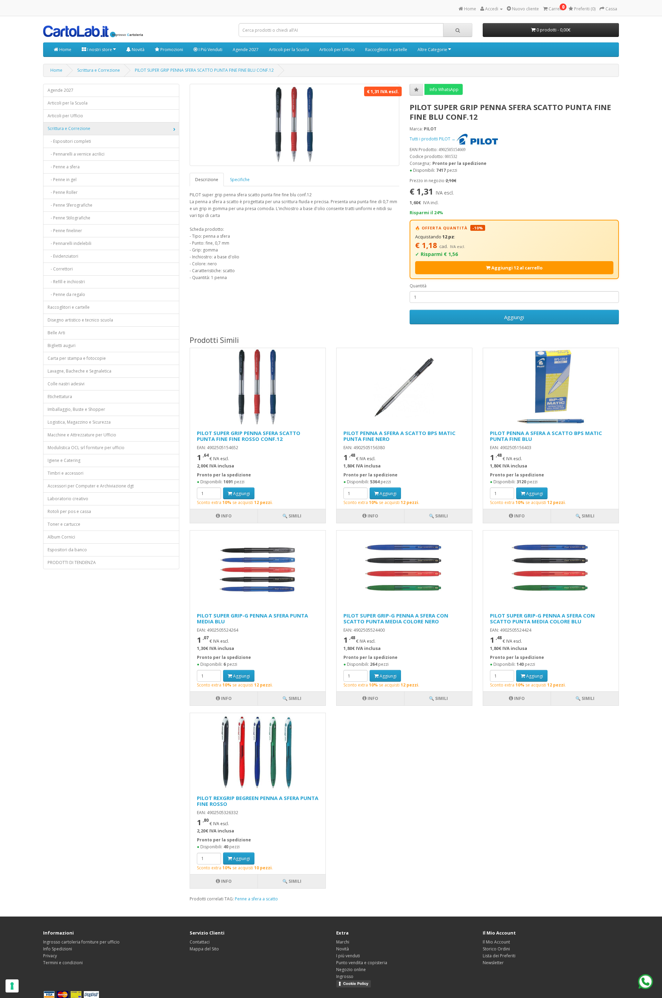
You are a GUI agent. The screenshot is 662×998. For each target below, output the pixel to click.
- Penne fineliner (65, 231)
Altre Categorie (433, 49)
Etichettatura (60, 396)
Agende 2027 (246, 49)
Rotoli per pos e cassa (69, 511)
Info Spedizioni (57, 949)
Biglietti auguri (62, 345)
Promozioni (171, 49)
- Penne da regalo (66, 294)
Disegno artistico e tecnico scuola (80, 320)
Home (64, 49)
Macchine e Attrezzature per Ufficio (82, 435)
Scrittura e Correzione (98, 70)
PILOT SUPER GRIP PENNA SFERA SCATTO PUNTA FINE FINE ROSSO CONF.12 (248, 435)
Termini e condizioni (63, 963)
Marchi (342, 942)
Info (226, 516)
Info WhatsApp (444, 89)
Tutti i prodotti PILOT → (433, 139)
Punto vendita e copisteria (361, 963)
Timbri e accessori (65, 473)
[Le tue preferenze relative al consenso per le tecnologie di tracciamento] (12, 985)
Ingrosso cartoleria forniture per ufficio (81, 942)
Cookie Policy (355, 983)
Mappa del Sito (204, 949)
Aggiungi (514, 317)
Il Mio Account (496, 942)
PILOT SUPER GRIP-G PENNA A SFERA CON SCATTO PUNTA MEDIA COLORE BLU (542, 618)
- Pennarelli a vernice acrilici (76, 154)
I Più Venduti (210, 49)
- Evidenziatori (63, 256)
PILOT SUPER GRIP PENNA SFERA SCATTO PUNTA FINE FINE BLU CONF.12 (204, 70)
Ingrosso (344, 976)
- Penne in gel (62, 179)
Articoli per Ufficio (337, 49)
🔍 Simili (291, 516)
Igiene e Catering (64, 460)
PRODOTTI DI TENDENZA (72, 562)
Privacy (50, 956)
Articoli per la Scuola (289, 49)
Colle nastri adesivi (66, 384)
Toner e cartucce (64, 524)
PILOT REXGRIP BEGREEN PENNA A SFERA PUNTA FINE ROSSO (257, 800)
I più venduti (348, 956)
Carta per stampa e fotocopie (77, 358)
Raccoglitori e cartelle (386, 49)
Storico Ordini (496, 949)
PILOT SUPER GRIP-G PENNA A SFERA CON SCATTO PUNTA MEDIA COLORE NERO (395, 618)
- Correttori (60, 269)
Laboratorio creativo (68, 499)
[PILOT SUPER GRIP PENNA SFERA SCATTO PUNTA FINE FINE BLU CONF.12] (294, 125)
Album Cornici (61, 537)
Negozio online (351, 969)
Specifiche (240, 179)
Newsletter (493, 963)
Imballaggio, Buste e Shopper (76, 409)
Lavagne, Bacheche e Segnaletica (79, 371)
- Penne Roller (63, 192)
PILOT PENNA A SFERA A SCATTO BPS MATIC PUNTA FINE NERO (399, 435)
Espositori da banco (67, 550)
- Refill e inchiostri (66, 282)
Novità (137, 49)
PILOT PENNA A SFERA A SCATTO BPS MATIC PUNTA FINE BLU (546, 435)
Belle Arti (56, 333)
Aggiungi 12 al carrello (516, 268)
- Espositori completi (69, 141)
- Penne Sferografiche (70, 205)
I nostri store (99, 49)
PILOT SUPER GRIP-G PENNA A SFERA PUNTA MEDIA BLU (252, 618)
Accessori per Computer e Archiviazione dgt (91, 486)
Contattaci (200, 942)
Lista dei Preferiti (499, 956)
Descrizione (206, 179)
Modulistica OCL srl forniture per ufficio (86, 448)
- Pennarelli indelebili (69, 243)
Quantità (418, 286)
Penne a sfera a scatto (256, 899)
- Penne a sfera (64, 167)
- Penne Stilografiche (69, 218)
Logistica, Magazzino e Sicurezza (79, 422)
